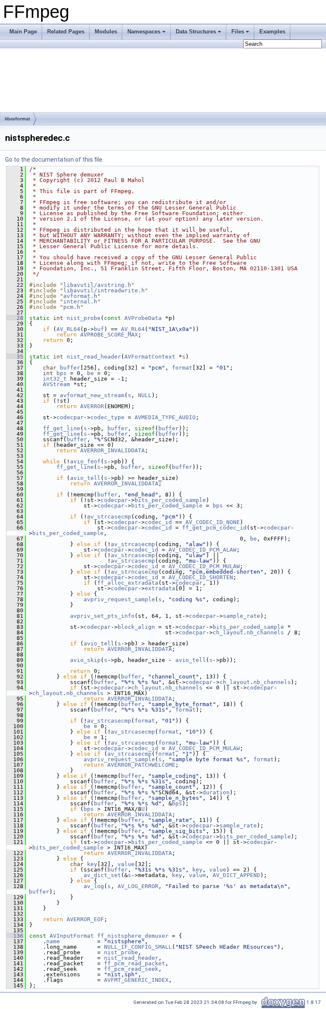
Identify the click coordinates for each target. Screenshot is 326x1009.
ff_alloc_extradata (127, 583)
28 (14, 318)
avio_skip (85, 660)
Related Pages (65, 31)
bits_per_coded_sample (170, 500)
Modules (106, 31)
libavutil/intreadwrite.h (104, 290)
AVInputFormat (72, 936)
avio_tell (85, 478)
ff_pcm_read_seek (131, 969)
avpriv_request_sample (119, 599)
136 (14, 936)
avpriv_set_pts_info (102, 616)
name (53, 941)
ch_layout (228, 632)
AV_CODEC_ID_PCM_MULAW (204, 566)
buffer (70, 367)
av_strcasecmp (109, 516)
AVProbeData (143, 318)
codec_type (107, 417)
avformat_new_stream (92, 395)
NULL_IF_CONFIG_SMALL (138, 947)
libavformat (17, 118)
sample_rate (241, 616)
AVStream (56, 384)
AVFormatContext (149, 356)
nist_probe (84, 318)
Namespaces (143, 31)
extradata (160, 588)
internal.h (80, 301)
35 (14, 356)
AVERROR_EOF (85, 919)
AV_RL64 (68, 329)
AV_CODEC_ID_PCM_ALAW (202, 550)
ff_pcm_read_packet (134, 963)
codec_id (158, 522)
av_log (94, 886)
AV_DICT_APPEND (236, 875)
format (182, 367)
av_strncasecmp (134, 572)
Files (237, 31)
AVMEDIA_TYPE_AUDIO (165, 417)
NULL (145, 395)
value (126, 864)
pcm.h (71, 307)
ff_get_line (61, 428)
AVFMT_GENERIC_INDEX (136, 980)
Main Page (23, 31)
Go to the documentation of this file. (54, 159)
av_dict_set (102, 875)
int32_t (55, 379)
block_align (136, 627)
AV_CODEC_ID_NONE (212, 522)
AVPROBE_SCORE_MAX (109, 334)
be (90, 373)
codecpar (70, 417)
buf (99, 329)
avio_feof (85, 461)
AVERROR (92, 406)
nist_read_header (94, 356)
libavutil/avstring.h (97, 285)
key (92, 864)
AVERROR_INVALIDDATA (112, 450)
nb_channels (265, 632)
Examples (272, 31)
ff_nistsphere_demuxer (133, 936)
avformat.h (80, 296)
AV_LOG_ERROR (138, 886)
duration (216, 792)
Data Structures (196, 31)
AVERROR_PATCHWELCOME (141, 765)
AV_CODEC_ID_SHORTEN (201, 577)
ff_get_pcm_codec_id (214, 527)
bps (61, 373)
